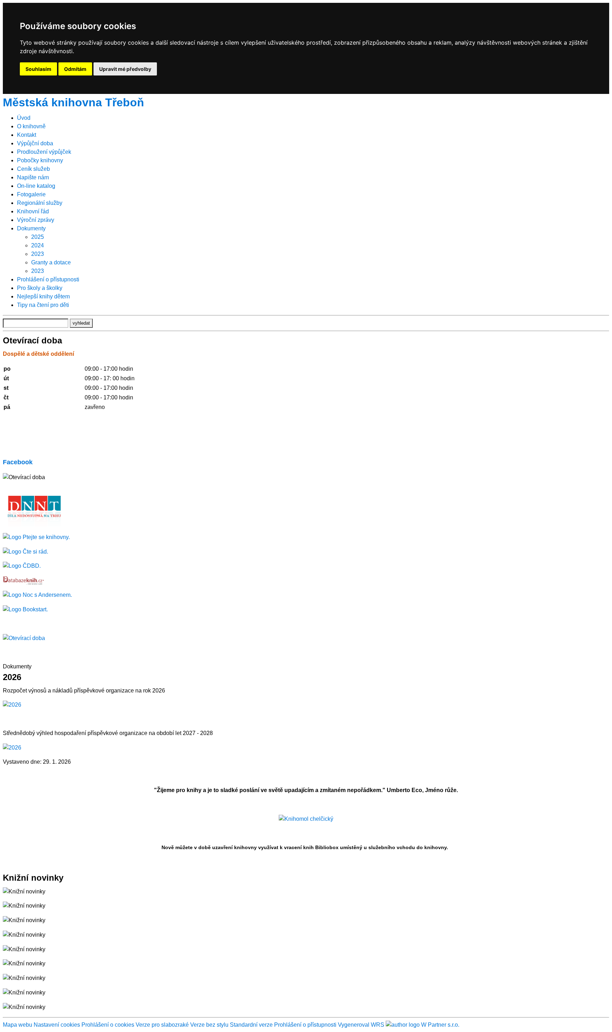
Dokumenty (31, 228)
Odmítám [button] (75, 69)
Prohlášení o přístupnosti (48, 279)
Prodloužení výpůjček (44, 152)
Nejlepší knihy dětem (43, 296)
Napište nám (33, 177)
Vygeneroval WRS (361, 1025)
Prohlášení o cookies (108, 1025)
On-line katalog (36, 186)
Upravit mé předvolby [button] (125, 69)
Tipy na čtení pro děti (43, 305)
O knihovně (31, 126)
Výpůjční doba (35, 143)
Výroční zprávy (35, 220)
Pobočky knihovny (40, 160)
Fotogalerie (31, 194)
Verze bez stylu (209, 1025)
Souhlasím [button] (38, 69)
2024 (37, 245)
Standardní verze (251, 1025)
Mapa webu (17, 1025)
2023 (37, 254)
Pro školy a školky (39, 288)
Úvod (23, 118)
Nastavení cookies (57, 1025)
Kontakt (26, 135)
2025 (37, 237)
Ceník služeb (33, 169)
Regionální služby (39, 203)
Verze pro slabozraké (162, 1025)
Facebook (18, 462)
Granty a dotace (51, 262)
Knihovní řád (33, 211)
